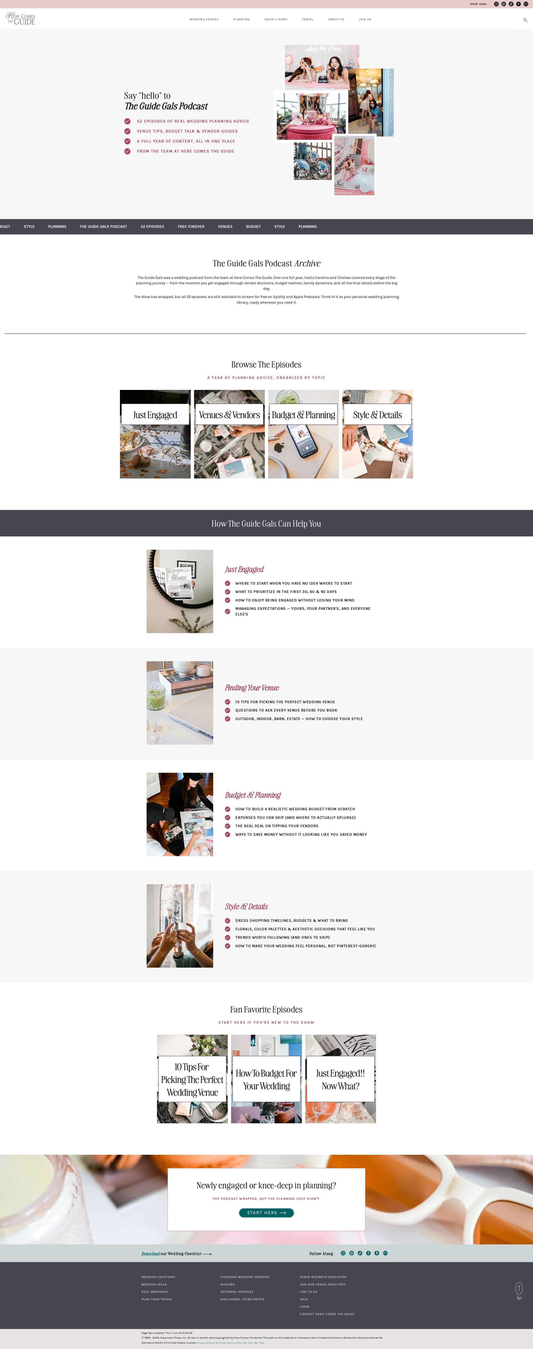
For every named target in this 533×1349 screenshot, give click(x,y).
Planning (241, 19)
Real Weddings (155, 1291)
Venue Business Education (323, 1277)
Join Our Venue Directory (323, 1284)
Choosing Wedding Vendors (245, 1277)
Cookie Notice (227, 1343)
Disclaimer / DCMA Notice (243, 1299)
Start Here (478, 4)
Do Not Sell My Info (251, 1343)
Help (304, 1299)
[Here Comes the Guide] (17, 15)
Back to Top (519, 1283)
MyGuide (228, 1284)
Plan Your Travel (157, 1299)
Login (305, 1306)
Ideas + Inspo (276, 19)
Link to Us (309, 1291)
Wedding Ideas (154, 1284)
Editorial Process (237, 1291)
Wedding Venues (204, 19)
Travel (308, 19)
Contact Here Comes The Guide (327, 1314)
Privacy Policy (206, 1343)
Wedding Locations (158, 1277)
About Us (336, 19)
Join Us (365, 19)
